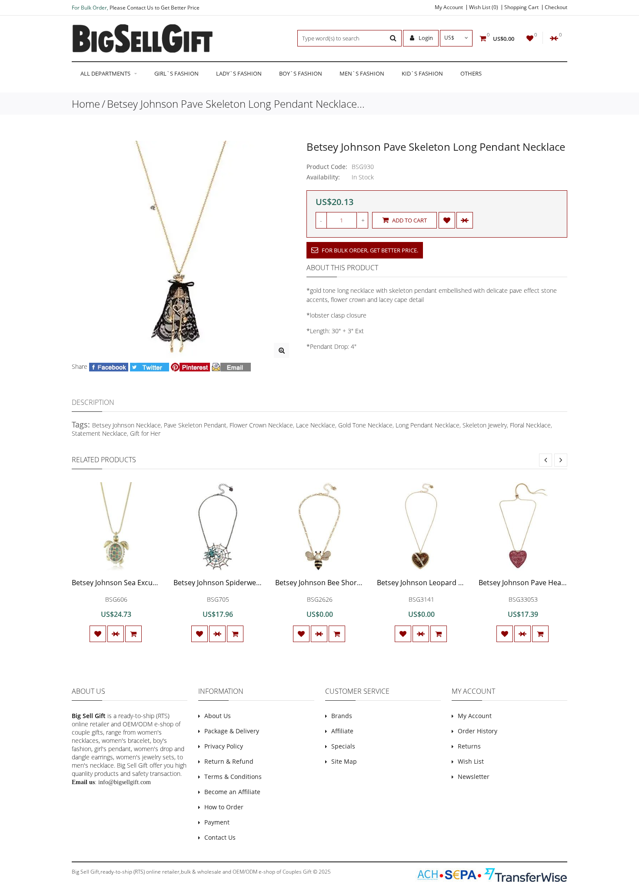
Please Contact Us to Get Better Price (155, 7)
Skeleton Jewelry (485, 425)
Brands (341, 716)
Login (425, 38)
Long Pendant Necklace (427, 425)
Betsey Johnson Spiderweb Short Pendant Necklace (257, 582)
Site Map (344, 761)
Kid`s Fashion (422, 73)
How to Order (223, 807)
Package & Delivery (231, 731)
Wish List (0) (483, 7)
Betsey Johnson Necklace (126, 425)
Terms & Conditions (233, 776)
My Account (449, 7)
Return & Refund (228, 761)
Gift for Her (145, 433)
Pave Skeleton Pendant (195, 425)
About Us (217, 716)
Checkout (556, 7)
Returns (469, 746)
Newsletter (473, 776)
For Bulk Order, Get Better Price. (369, 250)
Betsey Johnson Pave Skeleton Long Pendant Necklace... (236, 103)
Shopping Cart (521, 7)
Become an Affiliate (232, 792)
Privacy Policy (223, 746)
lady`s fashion (239, 73)
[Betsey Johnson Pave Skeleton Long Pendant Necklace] (281, 350)
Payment (217, 822)
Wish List (471, 761)
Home (86, 103)
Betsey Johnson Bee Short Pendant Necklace (347, 582)
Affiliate (342, 731)
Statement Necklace (99, 433)
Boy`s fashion (300, 73)
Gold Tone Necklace (365, 425)
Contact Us (220, 837)
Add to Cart (409, 220)
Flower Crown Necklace (261, 425)
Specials (343, 746)
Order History (477, 731)
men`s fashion (361, 73)
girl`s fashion (176, 73)
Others (471, 73)
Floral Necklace (530, 425)
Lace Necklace (315, 425)
